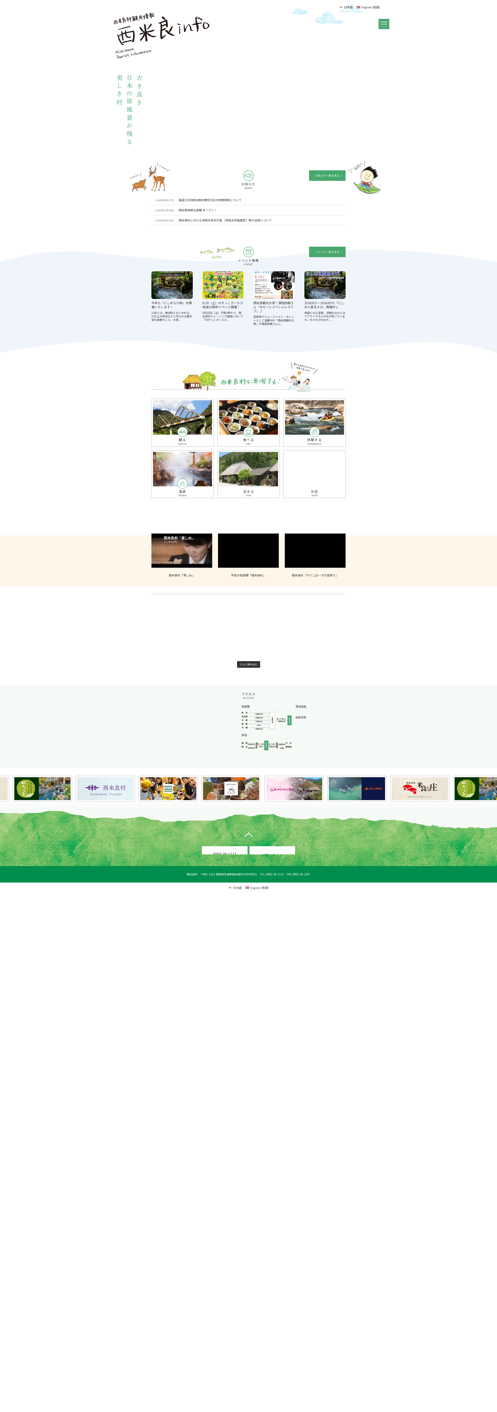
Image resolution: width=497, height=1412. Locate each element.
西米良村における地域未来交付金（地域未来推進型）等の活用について (213, 220)
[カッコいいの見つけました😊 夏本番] (221, 660)
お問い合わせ (272, 869)
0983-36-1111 (225, 868)
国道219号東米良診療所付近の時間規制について (198, 200)
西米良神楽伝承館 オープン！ (186, 210)
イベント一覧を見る (327, 252)
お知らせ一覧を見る (327, 175)
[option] (272, 95)
